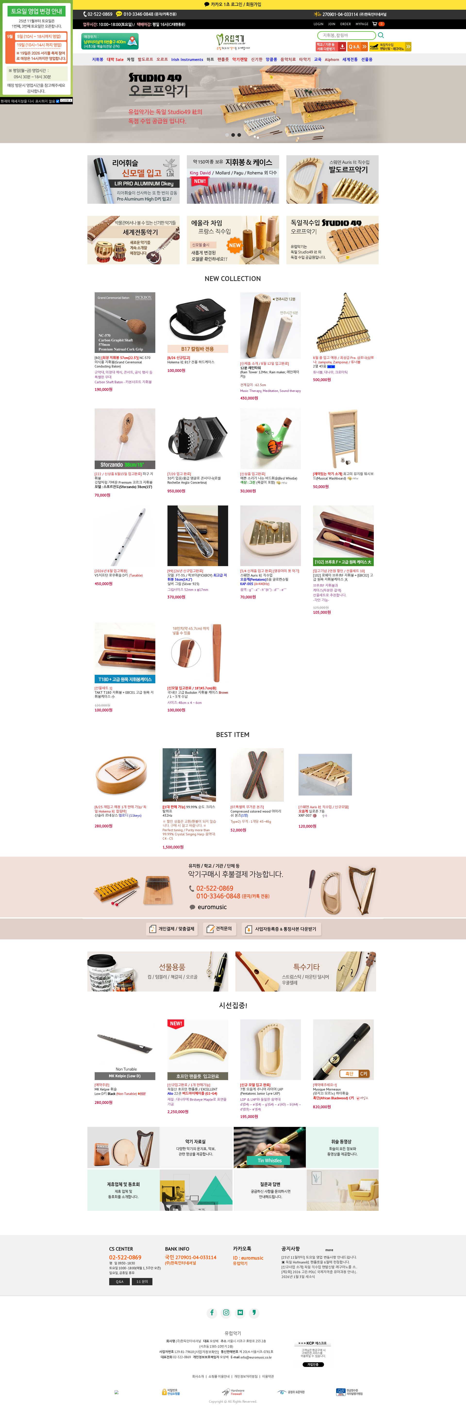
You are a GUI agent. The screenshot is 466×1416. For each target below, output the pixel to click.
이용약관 (268, 1377)
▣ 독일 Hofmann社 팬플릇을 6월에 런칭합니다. (316, 1262)
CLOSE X (66, 100)
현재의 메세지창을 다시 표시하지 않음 (28, 101)
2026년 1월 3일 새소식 (298, 1277)
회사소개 (198, 1377)
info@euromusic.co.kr (256, 1357)
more (329, 1249)
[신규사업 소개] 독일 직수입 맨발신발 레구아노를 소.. (319, 1267)
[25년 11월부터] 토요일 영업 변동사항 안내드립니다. (319, 1257)
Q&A (119, 1281)
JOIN (331, 24)
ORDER (345, 24)
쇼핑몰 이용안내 (219, 1377)
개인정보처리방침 (246, 1377)
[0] (377, 24)
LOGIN (319, 24)
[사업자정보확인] (207, 1352)
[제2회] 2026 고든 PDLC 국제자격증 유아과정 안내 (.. (319, 1272)
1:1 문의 (142, 1281)
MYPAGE (362, 24)
